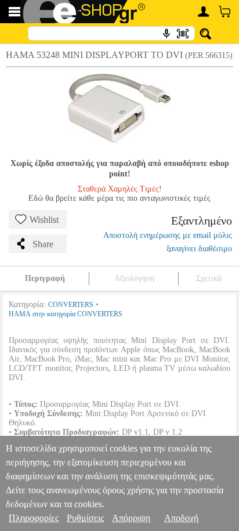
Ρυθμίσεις (85, 518)
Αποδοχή (181, 518)
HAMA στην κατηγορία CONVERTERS (65, 314)
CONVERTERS (70, 305)
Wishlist (44, 220)
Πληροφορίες (34, 518)
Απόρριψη (131, 518)
